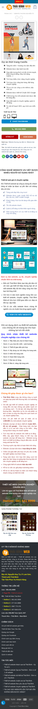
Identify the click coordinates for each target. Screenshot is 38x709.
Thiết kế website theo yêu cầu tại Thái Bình (19, 684)
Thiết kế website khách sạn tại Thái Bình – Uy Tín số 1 (20, 666)
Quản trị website (7, 654)
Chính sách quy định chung (11, 638)
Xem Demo (28, 137)
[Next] (36, 527)
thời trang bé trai (15, 149)
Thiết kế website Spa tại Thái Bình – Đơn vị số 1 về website (20, 671)
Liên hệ (23, 703)
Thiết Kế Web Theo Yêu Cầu (11, 629)
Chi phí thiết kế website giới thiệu (13, 626)
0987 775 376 (16, 606)
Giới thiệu (15, 703)
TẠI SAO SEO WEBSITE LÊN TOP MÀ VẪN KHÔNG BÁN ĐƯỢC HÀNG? (19, 691)
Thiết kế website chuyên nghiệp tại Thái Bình (19, 686)
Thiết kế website (16, 593)
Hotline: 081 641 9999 (19, 501)
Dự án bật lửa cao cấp (9, 534)
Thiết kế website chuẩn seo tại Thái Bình (18, 681)
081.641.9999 (16, 599)
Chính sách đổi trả (8, 645)
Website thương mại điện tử (24, 13)
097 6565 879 (16, 609)
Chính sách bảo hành (9, 642)
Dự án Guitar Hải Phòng (28, 534)
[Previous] (1, 527)
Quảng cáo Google (8, 632)
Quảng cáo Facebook (9, 635)
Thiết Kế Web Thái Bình (13, 596)
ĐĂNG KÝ (19, 1)
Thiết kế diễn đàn (7, 651)
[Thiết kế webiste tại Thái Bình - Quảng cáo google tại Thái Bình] (19, 7)
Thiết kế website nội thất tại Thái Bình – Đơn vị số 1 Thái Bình (20, 676)
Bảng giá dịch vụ (7, 648)
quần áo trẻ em (28, 147)
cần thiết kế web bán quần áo (14, 147)
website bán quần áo (8, 152)
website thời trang (20, 152)
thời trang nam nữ (26, 149)
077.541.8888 (16, 603)
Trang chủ (8, 13)
